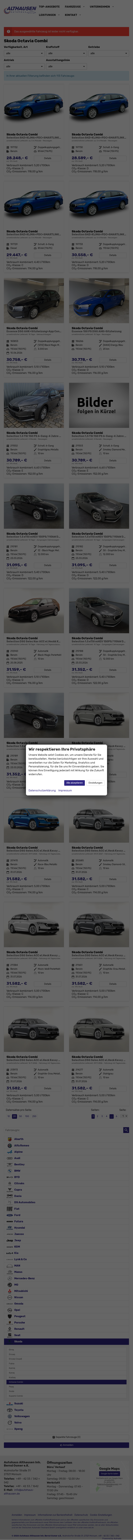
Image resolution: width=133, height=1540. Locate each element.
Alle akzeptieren (74, 782)
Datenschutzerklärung (42, 790)
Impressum (65, 790)
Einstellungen (95, 782)
